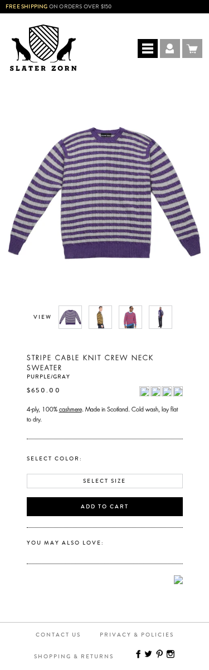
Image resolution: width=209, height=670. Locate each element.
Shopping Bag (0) (192, 48)
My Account (170, 48)
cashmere (70, 408)
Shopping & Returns (74, 657)
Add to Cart (105, 507)
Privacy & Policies (137, 635)
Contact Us (58, 635)
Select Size (104, 481)
